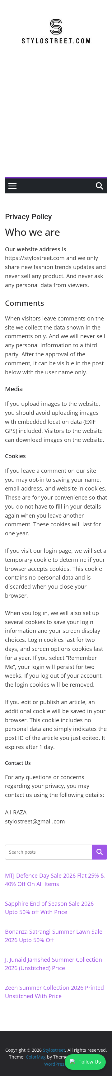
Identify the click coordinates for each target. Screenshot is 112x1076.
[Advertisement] (56, 118)
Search (99, 852)
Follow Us (89, 1061)
